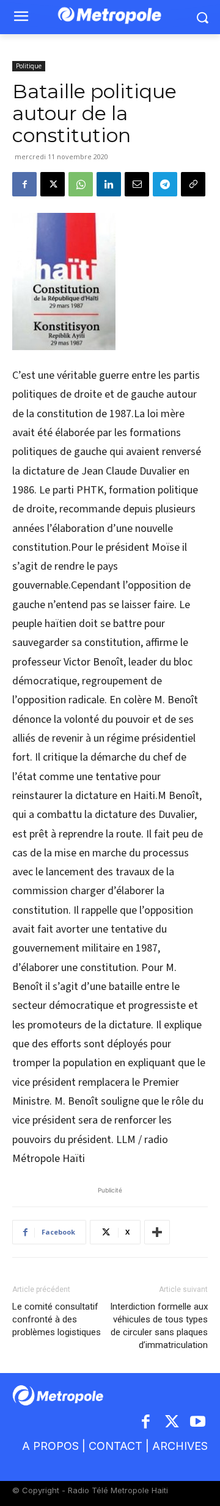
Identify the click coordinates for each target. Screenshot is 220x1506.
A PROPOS (50, 1446)
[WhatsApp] (80, 184)
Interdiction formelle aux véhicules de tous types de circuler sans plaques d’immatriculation (159, 1325)
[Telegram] (165, 184)
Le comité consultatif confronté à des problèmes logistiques (56, 1319)
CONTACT (115, 1446)
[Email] (137, 184)
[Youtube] (198, 1423)
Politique (29, 66)
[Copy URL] (193, 184)
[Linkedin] (109, 184)
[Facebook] (24, 184)
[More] (157, 1232)
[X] (52, 184)
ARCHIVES (180, 1446)
